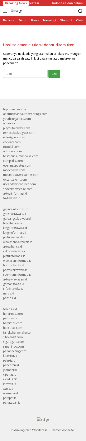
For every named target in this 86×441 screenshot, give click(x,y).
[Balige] (16, 11)
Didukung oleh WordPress (29, 430)
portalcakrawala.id (15, 270)
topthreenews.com (16, 109)
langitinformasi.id (14, 233)
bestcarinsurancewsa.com (20, 156)
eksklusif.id (10, 379)
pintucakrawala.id (14, 237)
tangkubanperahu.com (18, 332)
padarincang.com (14, 351)
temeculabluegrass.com (19, 133)
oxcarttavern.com (15, 179)
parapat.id (9, 398)
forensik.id (10, 309)
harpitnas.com (12, 323)
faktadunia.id (11, 198)
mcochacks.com (14, 170)
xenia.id (8, 388)
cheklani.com (12, 142)
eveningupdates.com (17, 165)
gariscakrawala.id (14, 214)
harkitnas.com (12, 328)
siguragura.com (13, 342)
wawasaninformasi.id (17, 261)
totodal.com (11, 147)
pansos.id (9, 298)
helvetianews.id (13, 223)
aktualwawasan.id (15, 279)
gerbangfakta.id (13, 284)
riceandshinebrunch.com (19, 184)
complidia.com (13, 161)
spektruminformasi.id (17, 275)
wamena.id (10, 393)
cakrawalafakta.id (15, 251)
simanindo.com (13, 346)
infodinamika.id (13, 289)
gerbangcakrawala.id (17, 218)
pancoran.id (11, 365)
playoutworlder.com (16, 128)
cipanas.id (9, 374)
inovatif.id (9, 384)
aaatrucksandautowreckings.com (25, 114)
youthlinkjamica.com (17, 119)
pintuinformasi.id (14, 256)
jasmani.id (10, 370)
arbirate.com (11, 123)
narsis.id (8, 293)
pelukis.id (9, 360)
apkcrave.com (12, 151)
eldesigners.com (14, 137)
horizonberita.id (13, 265)
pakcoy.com (11, 318)
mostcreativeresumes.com (21, 175)
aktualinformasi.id (15, 193)
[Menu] (6, 11)
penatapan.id (11, 402)
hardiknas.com (13, 314)
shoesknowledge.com (18, 189)
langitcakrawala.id (15, 228)
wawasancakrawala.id (17, 242)
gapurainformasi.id (15, 209)
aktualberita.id (12, 247)
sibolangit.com (13, 337)
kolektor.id (10, 356)
